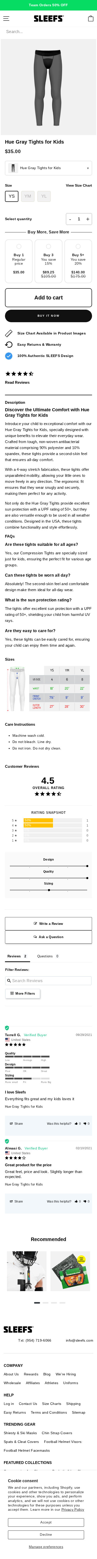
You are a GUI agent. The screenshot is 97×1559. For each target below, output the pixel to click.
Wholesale (12, 1383)
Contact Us (28, 1404)
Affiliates (33, 1383)
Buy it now (48, 315)
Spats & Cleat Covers (21, 1442)
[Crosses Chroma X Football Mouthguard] (27, 1271)
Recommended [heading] (48, 1239)
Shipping (73, 1404)
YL (44, 196)
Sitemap (78, 1412)
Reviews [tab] (14, 956)
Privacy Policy (72, 1509)
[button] (78, 1123)
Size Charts (51, 1404)
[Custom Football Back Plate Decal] (70, 1271)
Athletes (51, 1383)
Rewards (31, 1374)
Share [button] (18, 1123)
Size (48, 185)
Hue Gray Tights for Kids (24, 1106)
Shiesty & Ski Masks (20, 1433)
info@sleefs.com (79, 1340)
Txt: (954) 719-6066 (34, 1340)
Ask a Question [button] (51, 937)
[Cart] (91, 19)
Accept (45, 1522)
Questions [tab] (45, 956)
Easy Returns (15, 1412)
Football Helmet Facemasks (27, 1450)
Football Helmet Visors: (63, 1442)
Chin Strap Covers (57, 1433)
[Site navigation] (6, 19)
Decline (46, 1534)
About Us (11, 1374)
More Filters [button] (24, 993)
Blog (46, 1374)
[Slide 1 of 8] (26, 1271)
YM (27, 196)
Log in (9, 1404)
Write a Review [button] (51, 924)
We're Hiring (66, 1374)
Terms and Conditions (49, 1412)
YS (12, 196)
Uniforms (70, 1383)
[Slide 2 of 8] (70, 1271)
